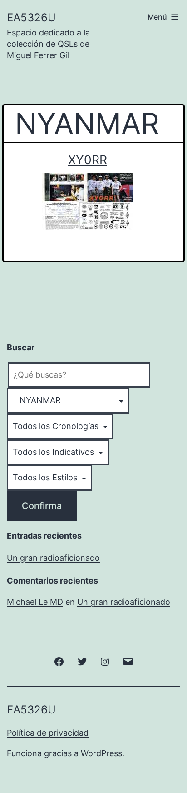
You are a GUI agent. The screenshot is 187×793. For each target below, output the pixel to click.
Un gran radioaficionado (53, 558)
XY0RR (87, 159)
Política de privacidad (48, 733)
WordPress (101, 753)
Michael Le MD (35, 602)
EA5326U (31, 17)
